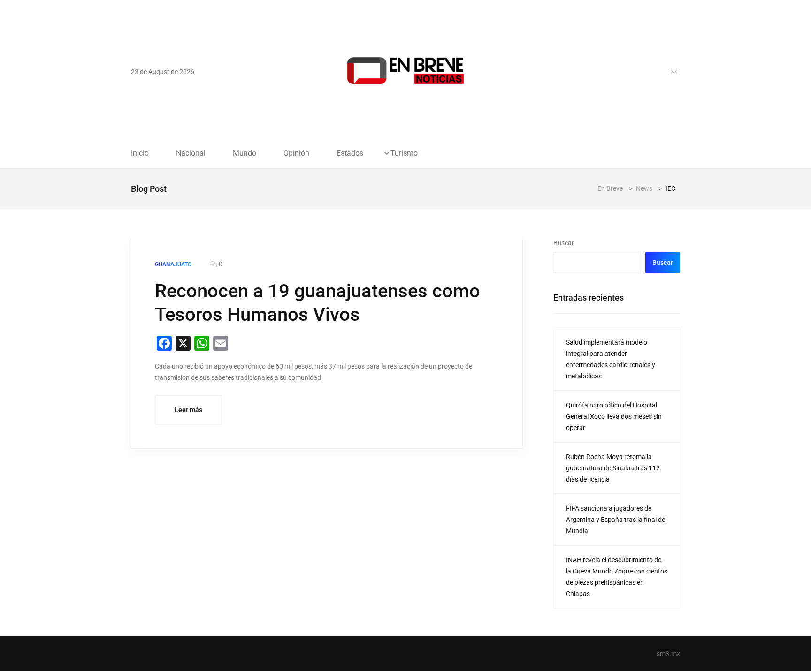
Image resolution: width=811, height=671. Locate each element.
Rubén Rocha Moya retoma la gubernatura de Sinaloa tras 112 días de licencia (613, 468)
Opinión (296, 153)
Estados (350, 153)
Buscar (563, 243)
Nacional (191, 153)
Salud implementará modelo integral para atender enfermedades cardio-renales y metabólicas (610, 359)
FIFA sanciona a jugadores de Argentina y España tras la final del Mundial (616, 520)
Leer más (188, 410)
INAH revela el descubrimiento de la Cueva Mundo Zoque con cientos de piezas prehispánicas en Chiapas (616, 576)
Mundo (244, 153)
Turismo (404, 153)
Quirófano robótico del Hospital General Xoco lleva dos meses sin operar (614, 416)
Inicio (140, 153)
